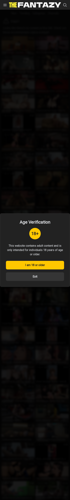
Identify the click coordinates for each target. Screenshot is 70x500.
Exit (35, 276)
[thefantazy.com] (35, 5)
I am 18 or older (35, 265)
